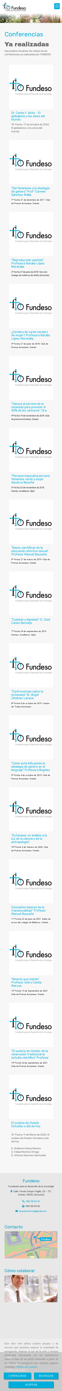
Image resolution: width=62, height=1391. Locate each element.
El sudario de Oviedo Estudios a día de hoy (25, 1124)
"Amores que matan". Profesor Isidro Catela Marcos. (26, 982)
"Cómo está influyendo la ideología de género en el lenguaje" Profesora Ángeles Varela (30, 768)
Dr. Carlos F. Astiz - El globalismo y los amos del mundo (28, 116)
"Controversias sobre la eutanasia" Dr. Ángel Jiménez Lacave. (27, 695)
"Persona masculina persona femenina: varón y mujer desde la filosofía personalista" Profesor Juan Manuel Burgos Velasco (30, 482)
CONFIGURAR (17, 1375)
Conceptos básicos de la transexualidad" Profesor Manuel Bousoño (28, 910)
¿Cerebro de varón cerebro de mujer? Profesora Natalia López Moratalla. (30, 335)
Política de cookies (26, 1366)
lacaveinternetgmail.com (33, 1211)
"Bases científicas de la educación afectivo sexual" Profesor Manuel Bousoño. (29, 551)
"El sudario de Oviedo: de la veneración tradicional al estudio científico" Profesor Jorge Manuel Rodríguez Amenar (30, 1057)
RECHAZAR (46, 1375)
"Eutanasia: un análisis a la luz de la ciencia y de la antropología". (29, 839)
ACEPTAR (31, 1384)
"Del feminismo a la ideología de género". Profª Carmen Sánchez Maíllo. (30, 191)
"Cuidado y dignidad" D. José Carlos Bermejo (30, 621)
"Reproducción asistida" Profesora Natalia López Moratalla (28, 263)
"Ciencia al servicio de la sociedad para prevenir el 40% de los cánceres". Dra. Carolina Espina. (29, 409)
